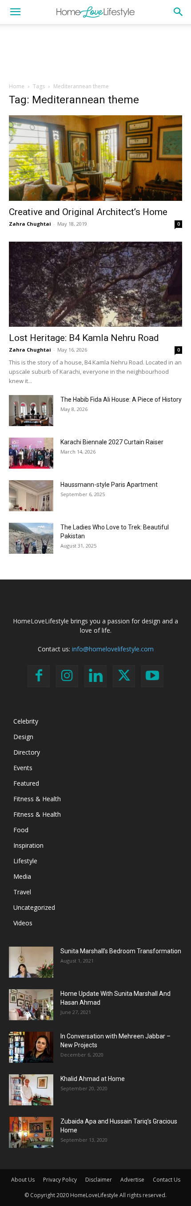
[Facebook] (39, 676)
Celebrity (25, 721)
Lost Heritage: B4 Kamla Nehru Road (84, 338)
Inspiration (28, 845)
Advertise (132, 1179)
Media (22, 876)
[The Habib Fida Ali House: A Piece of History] (31, 410)
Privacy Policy (60, 1179)
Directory (26, 752)
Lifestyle (25, 861)
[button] (15, 12)
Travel (22, 892)
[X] (124, 676)
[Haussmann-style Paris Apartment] (31, 495)
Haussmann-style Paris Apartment (109, 484)
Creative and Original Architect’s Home (88, 212)
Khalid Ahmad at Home (92, 1078)
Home (16, 86)
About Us (23, 1179)
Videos (22, 923)
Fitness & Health (37, 799)
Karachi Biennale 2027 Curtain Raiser (111, 442)
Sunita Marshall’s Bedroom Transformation (120, 951)
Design (23, 736)
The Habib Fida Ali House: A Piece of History (121, 399)
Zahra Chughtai (30, 223)
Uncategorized (34, 907)
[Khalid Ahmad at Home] (31, 1089)
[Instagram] (67, 676)
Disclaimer (98, 1179)
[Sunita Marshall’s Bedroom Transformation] (31, 962)
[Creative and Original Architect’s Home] (95, 158)
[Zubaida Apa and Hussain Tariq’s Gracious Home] (31, 1132)
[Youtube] (152, 676)
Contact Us (166, 1179)
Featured (26, 783)
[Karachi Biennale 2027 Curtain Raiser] (31, 453)
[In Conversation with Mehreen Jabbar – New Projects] (31, 1047)
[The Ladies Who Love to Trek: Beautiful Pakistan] (31, 538)
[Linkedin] (95, 676)
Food (20, 830)
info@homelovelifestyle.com (113, 649)
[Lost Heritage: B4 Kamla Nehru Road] (95, 284)
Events (22, 768)
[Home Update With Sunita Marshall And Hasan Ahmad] (31, 1004)
